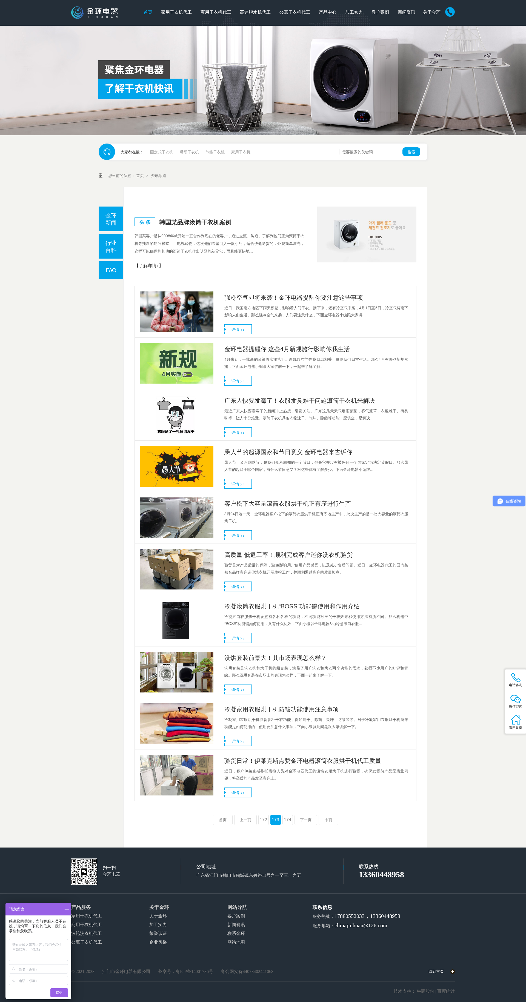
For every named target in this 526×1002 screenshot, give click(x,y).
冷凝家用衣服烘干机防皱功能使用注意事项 (281, 709)
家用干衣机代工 (176, 12)
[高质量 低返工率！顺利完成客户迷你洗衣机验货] (176, 569)
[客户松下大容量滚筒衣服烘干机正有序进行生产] (176, 517)
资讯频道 (158, 175)
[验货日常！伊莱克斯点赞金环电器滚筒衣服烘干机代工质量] (176, 775)
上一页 (245, 820)
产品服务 (81, 907)
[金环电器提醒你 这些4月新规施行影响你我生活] (176, 363)
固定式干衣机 (161, 151)
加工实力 (354, 12)
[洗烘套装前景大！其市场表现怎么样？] (176, 672)
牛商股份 (425, 991)
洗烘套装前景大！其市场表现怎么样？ (275, 657)
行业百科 (110, 246)
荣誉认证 (158, 933)
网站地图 (236, 942)
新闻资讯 (406, 12)
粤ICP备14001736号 (194, 971)
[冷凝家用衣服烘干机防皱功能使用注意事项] (176, 723)
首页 (148, 12)
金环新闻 (110, 218)
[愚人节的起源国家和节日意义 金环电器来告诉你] (176, 466)
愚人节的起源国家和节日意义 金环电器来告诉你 (288, 451)
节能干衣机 (215, 151)
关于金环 (432, 12)
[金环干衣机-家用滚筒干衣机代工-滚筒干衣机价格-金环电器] (94, 12)
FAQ (111, 270)
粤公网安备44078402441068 (247, 971)
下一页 (305, 820)
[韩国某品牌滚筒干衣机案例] (366, 234)
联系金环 (236, 933)
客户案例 (380, 12)
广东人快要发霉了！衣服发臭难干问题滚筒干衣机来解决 (299, 400)
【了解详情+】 (149, 265)
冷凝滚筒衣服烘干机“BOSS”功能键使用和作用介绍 (292, 606)
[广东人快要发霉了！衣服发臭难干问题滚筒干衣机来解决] (176, 414)
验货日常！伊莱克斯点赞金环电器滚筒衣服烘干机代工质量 (302, 760)
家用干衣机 (240, 151)
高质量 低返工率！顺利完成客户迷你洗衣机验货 (288, 554)
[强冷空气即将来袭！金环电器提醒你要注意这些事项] (176, 311)
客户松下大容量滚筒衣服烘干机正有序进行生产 (287, 503)
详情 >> (238, 329)
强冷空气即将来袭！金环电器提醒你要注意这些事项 (293, 297)
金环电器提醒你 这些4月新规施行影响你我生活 (287, 348)
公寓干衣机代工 (294, 12)
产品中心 (327, 12)
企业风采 (158, 942)
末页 (328, 820)
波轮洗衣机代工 (86, 933)
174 (287, 819)
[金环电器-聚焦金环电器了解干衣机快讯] (263, 80)
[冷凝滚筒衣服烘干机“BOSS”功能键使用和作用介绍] (176, 620)
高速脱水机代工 (255, 12)
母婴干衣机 (189, 151)
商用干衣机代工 (216, 12)
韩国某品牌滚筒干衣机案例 (195, 221)
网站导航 (237, 907)
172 (263, 819)
